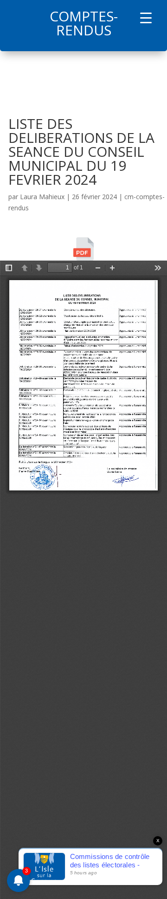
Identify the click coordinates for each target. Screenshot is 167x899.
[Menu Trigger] (146, 17)
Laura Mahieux (42, 196)
